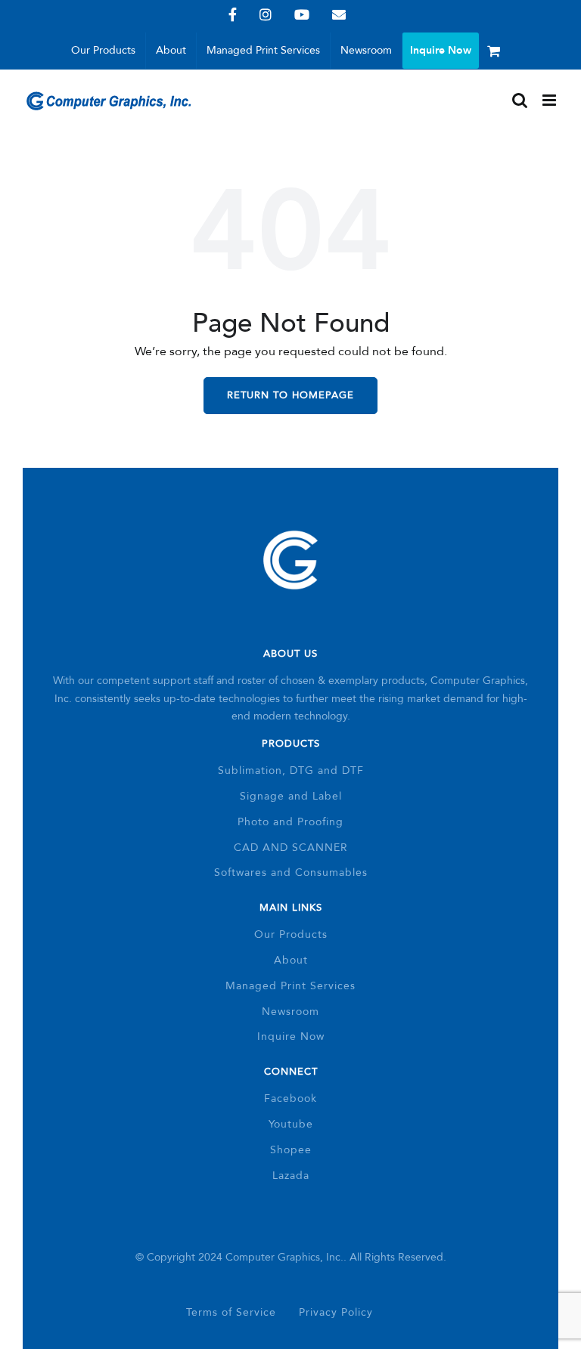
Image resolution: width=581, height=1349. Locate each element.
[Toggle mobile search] (519, 100)
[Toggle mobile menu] (550, 100)
